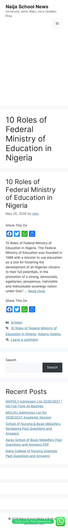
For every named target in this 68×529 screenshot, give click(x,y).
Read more (36, 291)
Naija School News (27, 6)
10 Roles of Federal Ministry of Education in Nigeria (31, 193)
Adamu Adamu (49, 334)
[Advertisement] (34, 68)
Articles (16, 322)
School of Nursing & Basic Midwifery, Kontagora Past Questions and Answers (33, 428)
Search (11, 360)
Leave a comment (24, 340)
